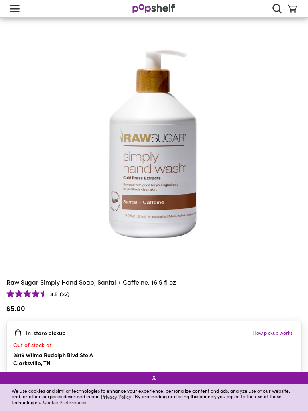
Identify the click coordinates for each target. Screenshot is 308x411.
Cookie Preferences (64, 402)
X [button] (154, 377)
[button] (295, 310)
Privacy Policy (116, 396)
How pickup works (272, 332)
